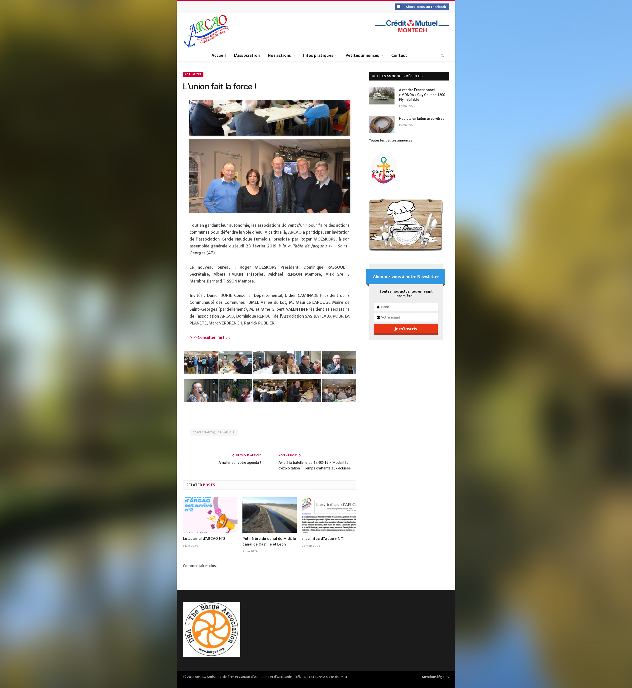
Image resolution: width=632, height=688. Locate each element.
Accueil (219, 55)
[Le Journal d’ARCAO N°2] (210, 514)
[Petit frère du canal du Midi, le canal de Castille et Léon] (269, 514)
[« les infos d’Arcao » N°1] (329, 514)
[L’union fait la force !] (269, 157)
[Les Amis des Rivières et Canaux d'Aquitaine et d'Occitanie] (206, 31)
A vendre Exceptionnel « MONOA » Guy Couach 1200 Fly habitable (422, 94)
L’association (247, 55)
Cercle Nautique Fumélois (213, 432)
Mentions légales (435, 677)
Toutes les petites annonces (390, 140)
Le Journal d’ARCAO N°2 (204, 538)
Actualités (193, 74)
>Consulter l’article (213, 337)
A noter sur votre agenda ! (239, 462)
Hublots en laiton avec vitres (421, 119)
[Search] (442, 55)
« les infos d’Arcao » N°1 (323, 538)
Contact (399, 55)
